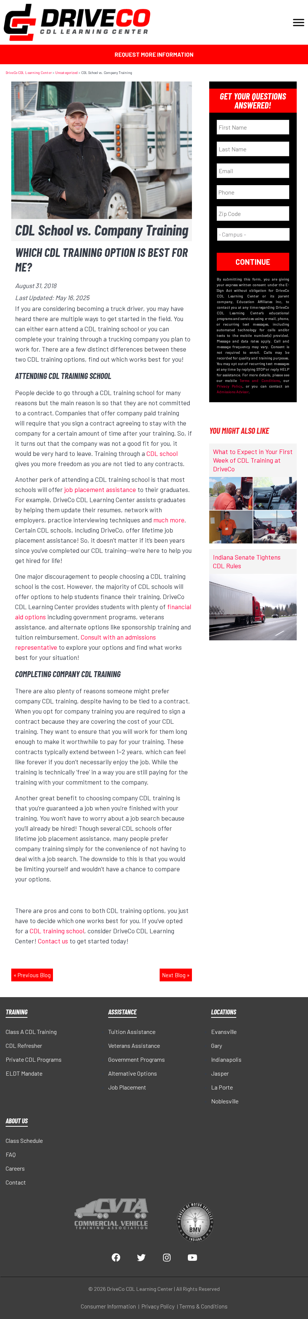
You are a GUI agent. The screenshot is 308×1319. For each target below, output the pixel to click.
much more (168, 520)
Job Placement (127, 1087)
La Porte (222, 1087)
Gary (216, 1045)
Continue (253, 261)
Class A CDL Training (31, 1031)
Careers (15, 1168)
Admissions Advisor (233, 391)
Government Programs (136, 1059)
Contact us (53, 941)
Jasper (220, 1073)
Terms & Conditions (203, 1306)
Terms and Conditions (260, 380)
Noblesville (225, 1101)
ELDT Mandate (24, 1073)
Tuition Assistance (132, 1031)
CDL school (162, 453)
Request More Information (154, 54)
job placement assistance (100, 489)
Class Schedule (24, 1140)
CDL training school (57, 931)
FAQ (11, 1154)
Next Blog (174, 975)
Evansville (224, 1031)
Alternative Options (132, 1073)
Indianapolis (226, 1059)
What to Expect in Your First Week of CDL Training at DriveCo (253, 460)
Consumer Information (108, 1306)
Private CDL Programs (34, 1059)
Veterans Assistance (134, 1045)
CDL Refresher (24, 1045)
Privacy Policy (230, 386)
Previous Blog (34, 975)
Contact (16, 1182)
